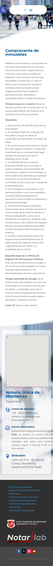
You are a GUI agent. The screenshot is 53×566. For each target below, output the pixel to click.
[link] (3, 9)
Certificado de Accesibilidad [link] (22, 500)
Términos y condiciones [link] (20, 487)
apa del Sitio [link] (29, 510)
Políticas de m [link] (16, 510)
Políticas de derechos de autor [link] (23, 497)
